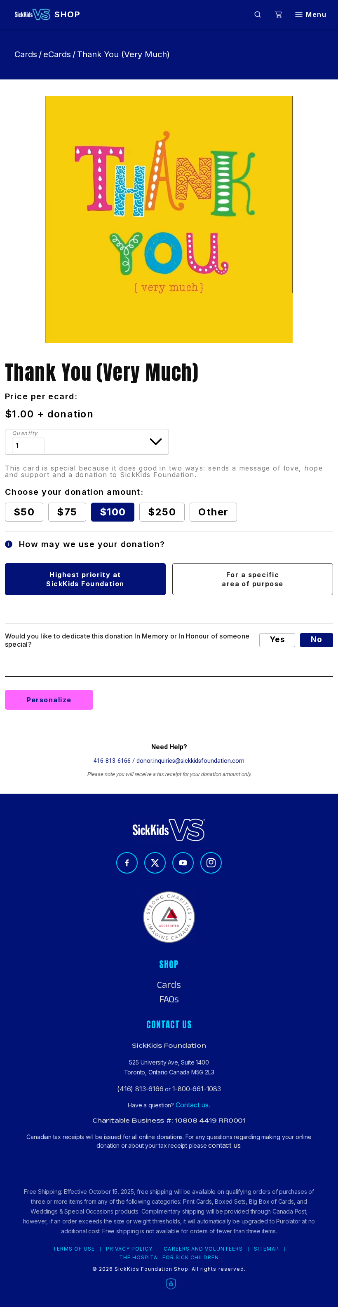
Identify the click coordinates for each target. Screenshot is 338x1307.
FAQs (169, 999)
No (316, 639)
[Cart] (278, 14)
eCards (57, 54)
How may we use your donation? (86, 544)
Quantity (25, 433)
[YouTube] (183, 863)
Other (213, 512)
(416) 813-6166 (140, 1089)
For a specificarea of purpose (253, 579)
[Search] (258, 14)
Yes (277, 639)
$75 (67, 512)
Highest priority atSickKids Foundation (85, 579)
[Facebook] (127, 863)
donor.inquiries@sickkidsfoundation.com (190, 760)
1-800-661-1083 (196, 1089)
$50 (24, 512)
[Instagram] (211, 863)
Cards (25, 54)
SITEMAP (266, 1248)
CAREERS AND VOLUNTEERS (203, 1248)
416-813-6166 (112, 760)
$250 (162, 512)
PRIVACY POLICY (129, 1248)
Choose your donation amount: (74, 492)
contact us (224, 1145)
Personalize (49, 700)
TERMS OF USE (74, 1248)
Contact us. (193, 1105)
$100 (113, 512)
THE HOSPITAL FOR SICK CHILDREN (169, 1257)
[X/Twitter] (155, 863)
